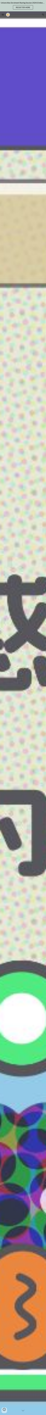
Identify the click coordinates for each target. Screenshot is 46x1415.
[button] (3, 14)
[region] (23, 5)
